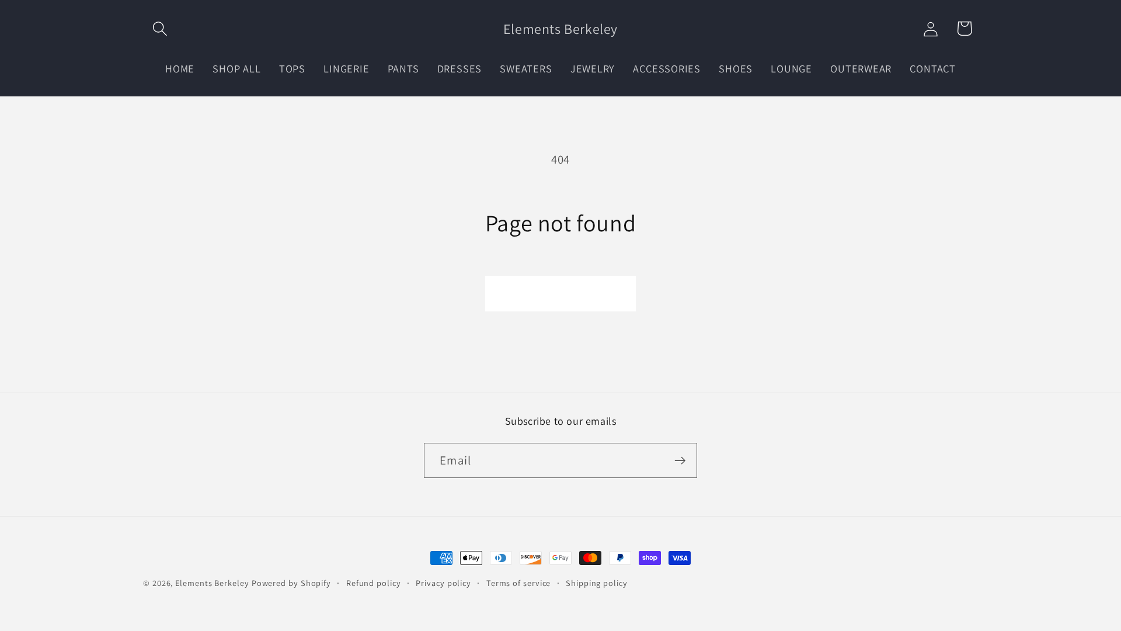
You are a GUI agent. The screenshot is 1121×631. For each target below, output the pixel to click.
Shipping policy (597, 582)
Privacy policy (443, 582)
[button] (159, 28)
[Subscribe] (680, 461)
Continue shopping (560, 293)
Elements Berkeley (212, 582)
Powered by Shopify (291, 582)
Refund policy (373, 582)
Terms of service (518, 582)
